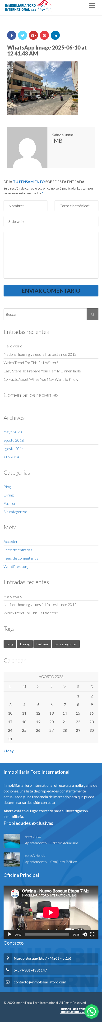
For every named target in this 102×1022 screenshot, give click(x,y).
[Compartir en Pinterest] (44, 35)
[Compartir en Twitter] (22, 35)
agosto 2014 (14, 448)
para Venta (33, 836)
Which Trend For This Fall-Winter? (31, 362)
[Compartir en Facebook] (11, 35)
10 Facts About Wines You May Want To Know (41, 379)
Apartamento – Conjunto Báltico (51, 861)
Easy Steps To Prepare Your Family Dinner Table (42, 371)
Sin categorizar (15, 511)
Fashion (10, 503)
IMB (57, 140)
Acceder (11, 541)
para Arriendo (35, 855)
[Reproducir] (9, 934)
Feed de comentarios (21, 558)
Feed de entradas (18, 549)
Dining (9, 495)
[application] (51, 912)
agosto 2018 (14, 440)
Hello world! (13, 346)
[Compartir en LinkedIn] (55, 35)
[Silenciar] (84, 934)
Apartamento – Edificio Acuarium (51, 843)
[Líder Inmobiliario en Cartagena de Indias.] (28, 6)
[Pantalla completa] (92, 934)
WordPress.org (16, 566)
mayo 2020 (13, 432)
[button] (91, 1011)
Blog (7, 486)
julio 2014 (11, 457)
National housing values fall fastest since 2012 (40, 354)
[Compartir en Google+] (33, 35)
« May (9, 750)
